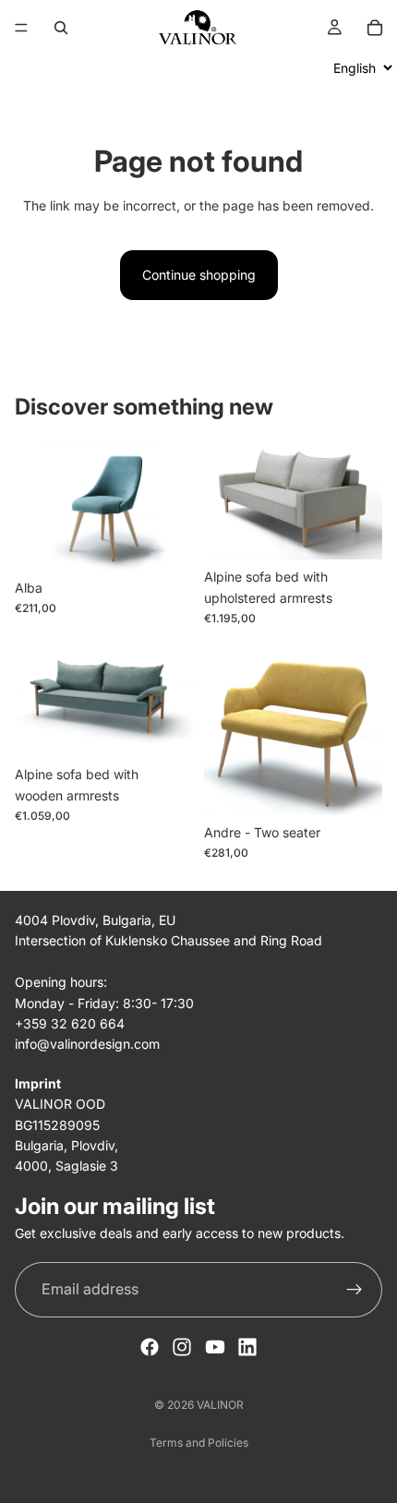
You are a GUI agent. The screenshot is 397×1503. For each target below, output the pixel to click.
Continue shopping (199, 275)
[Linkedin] (247, 1347)
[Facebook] (149, 1347)
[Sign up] (354, 1289)
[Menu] (21, 27)
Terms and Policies (199, 1442)
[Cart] (375, 27)
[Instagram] (182, 1347)
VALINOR (220, 1405)
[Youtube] (215, 1347)
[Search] (61, 27)
